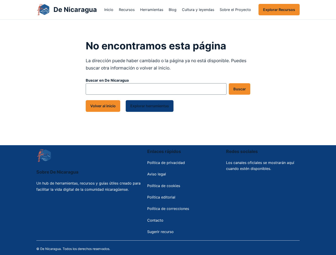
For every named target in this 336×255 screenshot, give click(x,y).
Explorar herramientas (149, 106)
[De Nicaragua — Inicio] (43, 10)
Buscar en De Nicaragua (107, 80)
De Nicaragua (75, 9)
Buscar (239, 89)
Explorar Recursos (279, 9)
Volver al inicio (103, 106)
